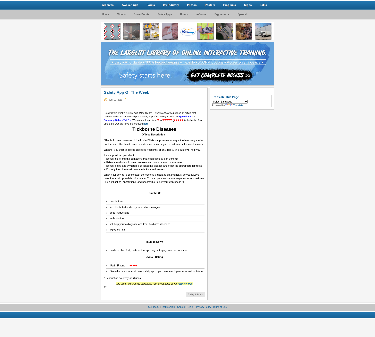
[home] (187, 31)
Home (105, 14)
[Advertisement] (239, 175)
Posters (210, 4)
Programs (229, 4)
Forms (150, 4)
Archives (108, 4)
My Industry (171, 4)
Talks (263, 4)
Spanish (242, 14)
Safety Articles (195, 294)
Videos (121, 14)
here (145, 123)
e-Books (201, 14)
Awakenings (130, 4)
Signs (248, 4)
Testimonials (168, 307)
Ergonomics (221, 14)
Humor (184, 14)
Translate (238, 105)
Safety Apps (164, 14)
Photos (192, 4)
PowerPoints (141, 14)
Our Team (153, 307)
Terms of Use (220, 307)
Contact (181, 307)
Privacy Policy (204, 307)
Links (191, 307)
